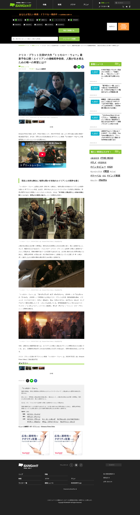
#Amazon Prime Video (48, 426)
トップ (21, 474)
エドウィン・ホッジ (68, 422)
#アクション (36, 426)
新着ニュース (105, 3)
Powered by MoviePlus (69, 489)
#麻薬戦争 (95, 158)
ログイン (112, 26)
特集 (44, 5)
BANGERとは (76, 483)
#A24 (109, 167)
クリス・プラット (34, 419)
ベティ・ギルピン (34, 422)
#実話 (106, 171)
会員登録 (123, 26)
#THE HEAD (106, 158)
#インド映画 (113, 175)
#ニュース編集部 (41, 69)
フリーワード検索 (69, 39)
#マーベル (96, 175)
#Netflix (103, 180)
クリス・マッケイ (34, 414)
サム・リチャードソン (50, 422)
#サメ (94, 162)
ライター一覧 (105, 6)
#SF (30, 426)
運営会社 (105, 477)
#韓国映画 (102, 162)
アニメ (86, 5)
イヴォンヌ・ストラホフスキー (68, 419)
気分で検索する (68, 30)
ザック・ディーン (34, 417)
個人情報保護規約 (108, 474)
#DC (104, 176)
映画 (59, 5)
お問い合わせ (107, 481)
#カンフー (94, 180)
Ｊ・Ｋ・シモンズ (49, 419)
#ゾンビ (113, 171)
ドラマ (72, 5)
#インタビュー (98, 167)
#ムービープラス (96, 171)
